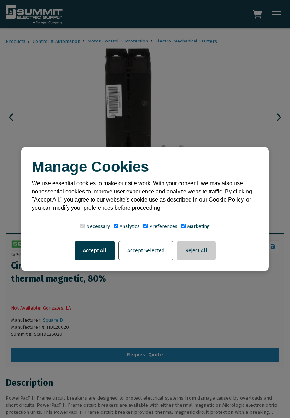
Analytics (129, 227)
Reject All (196, 251)
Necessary (97, 227)
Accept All (94, 251)
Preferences (163, 227)
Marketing (198, 227)
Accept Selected (145, 251)
